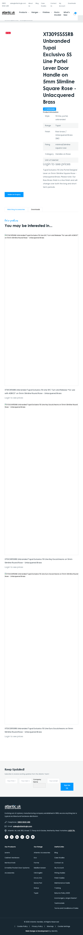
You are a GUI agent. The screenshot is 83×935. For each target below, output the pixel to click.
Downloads (72, 3)
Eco (35, 858)
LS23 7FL (71, 830)
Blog (37, 3)
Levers (7, 852)
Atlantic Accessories (42, 852)
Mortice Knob (10, 863)
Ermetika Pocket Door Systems (17, 868)
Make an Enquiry (14, 194)
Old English (38, 873)
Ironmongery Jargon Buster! (65, 898)
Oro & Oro (38, 878)
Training (57, 888)
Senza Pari (38, 883)
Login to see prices (56, 164)
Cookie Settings (64, 926)
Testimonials (59, 903)
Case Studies (59, 858)
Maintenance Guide (62, 883)
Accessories (9, 873)
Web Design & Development (37, 931)
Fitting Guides (59, 873)
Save (9, 33)
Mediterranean (40, 868)
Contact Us (58, 863)
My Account (59, 868)
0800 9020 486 (24, 822)
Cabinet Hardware (12, 858)
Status (36, 888)
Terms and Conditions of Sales (66, 908)
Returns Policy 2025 (62, 893)
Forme (36, 863)
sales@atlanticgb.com (22, 826)
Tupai (36, 893)
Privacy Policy (37, 926)
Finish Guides (59, 878)
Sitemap (50, 926)
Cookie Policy (22, 926)
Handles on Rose (63, 154)
